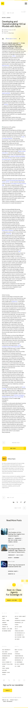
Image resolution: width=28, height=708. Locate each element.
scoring (6, 104)
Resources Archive (7, 653)
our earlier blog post (7, 138)
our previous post (6, 159)
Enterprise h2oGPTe (20, 620)
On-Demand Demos (6, 630)
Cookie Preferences (7, 701)
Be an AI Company (19, 664)
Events (4, 660)
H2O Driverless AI (20, 633)
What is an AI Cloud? (18, 650)
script (22, 137)
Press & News (5, 620)
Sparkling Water (6, 93)
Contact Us (5, 626)
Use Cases (4, 651)
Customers (4, 624)
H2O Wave (17, 639)
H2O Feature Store (20, 637)
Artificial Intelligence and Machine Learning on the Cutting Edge (13, 396)
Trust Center (5, 668)
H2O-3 (16, 628)
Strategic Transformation (19, 654)
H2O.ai (14, 56)
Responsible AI (19, 660)
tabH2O (16, 618)
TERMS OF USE (5, 700)
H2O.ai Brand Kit (6, 662)
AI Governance (18, 662)
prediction (14, 302)
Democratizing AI (19, 658)
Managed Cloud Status (6, 673)
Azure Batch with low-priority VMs (14, 184)
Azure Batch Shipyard (7, 230)
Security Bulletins (7, 664)
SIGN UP (8, 690)
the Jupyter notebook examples (17, 156)
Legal (3, 666)
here (19, 43)
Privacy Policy (14, 700)
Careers (4, 622)
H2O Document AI (19, 635)
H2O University (6, 649)
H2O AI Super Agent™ (20, 616)
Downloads (4, 658)
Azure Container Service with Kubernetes (11, 346)
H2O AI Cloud (18, 626)
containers (8, 234)
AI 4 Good (17, 666)
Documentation (6, 655)
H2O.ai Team (11, 32)
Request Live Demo (7, 628)
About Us (4, 616)
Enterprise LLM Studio (19, 623)
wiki (19, 251)
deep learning (5, 66)
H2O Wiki (4, 670)
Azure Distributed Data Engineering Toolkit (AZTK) (13, 181)
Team (3, 618)
